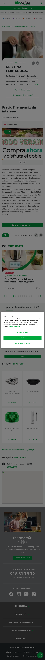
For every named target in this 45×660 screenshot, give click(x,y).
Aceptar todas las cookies (22, 338)
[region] (22, 330)
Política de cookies (14, 326)
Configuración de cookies (22, 343)
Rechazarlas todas (22, 332)
